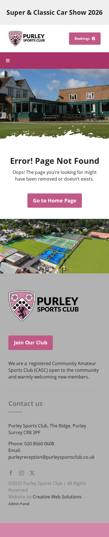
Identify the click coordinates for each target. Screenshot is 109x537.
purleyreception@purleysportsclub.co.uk (51, 457)
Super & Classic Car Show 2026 (54, 12)
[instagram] (21, 473)
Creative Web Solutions (57, 497)
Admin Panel (18, 503)
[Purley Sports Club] (26, 33)
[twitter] (32, 473)
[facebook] (10, 473)
